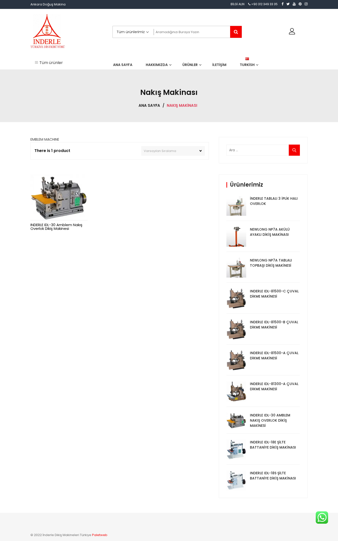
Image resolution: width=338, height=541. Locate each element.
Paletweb (99, 535)
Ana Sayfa (149, 105)
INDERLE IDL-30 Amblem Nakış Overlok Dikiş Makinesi (56, 226)
